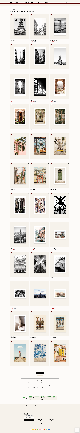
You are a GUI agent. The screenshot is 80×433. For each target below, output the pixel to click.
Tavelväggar (39, 2)
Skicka (29, 419)
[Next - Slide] (58, 397)
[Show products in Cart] (69, 2)
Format (40, 5)
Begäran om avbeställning (51, 419)
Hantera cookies (50, 420)
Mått (44, 5)
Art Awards (39, 422)
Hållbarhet (39, 418)
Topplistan (16, 2)
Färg (36, 5)
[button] (77, 430)
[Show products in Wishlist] (68, 2)
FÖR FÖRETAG (46, 2)
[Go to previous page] (37, 375)
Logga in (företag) (40, 423)
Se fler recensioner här (40, 401)
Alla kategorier (31, 5)
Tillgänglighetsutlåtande (40, 419)
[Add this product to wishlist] (29, 15)
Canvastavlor (26, 2)
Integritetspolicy (50, 418)
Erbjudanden (35, 2)
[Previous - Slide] (27, 397)
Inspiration (43, 2)
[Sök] (66, 2)
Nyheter (20, 2)
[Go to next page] (42, 375)
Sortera (49, 5)
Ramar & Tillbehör (30, 2)
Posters (22, 2)
